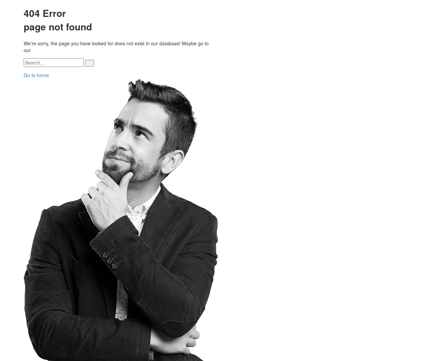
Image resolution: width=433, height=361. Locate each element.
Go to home (36, 75)
